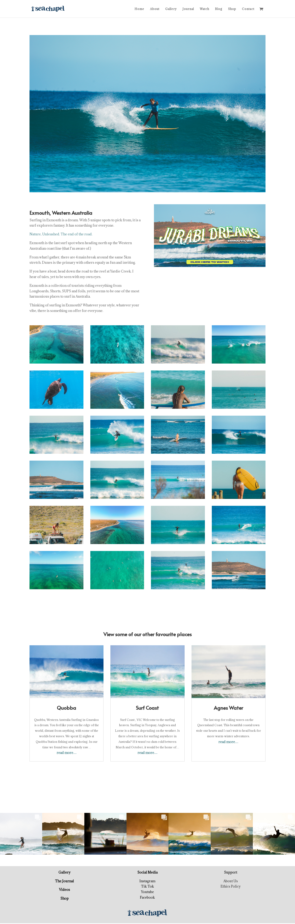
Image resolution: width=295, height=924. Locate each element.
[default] (56, 363)
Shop (232, 9)
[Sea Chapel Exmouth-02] (239, 408)
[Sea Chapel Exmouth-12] (56, 499)
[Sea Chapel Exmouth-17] (178, 544)
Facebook (147, 897)
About (154, 9)
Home (139, 9)
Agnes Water (228, 707)
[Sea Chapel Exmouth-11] (239, 453)
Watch (204, 9)
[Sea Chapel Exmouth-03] (117, 499)
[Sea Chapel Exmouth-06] (178, 499)
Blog (218, 9)
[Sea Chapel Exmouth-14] (117, 453)
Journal (188, 9)
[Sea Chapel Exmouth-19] (239, 544)
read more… (67, 752)
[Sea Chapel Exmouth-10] (239, 589)
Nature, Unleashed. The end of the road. (61, 234)
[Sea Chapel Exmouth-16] (178, 363)
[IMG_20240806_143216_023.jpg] (56, 408)
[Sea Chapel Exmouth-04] (178, 589)
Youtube (147, 892)
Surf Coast (147, 707)
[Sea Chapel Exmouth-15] (56, 544)
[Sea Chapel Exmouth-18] (178, 408)
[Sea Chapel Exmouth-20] (239, 499)
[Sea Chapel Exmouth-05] (56, 453)
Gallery (171, 9)
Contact (248, 9)
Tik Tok (147, 886)
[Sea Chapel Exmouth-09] (178, 453)
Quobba (66, 707)
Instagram (147, 881)
